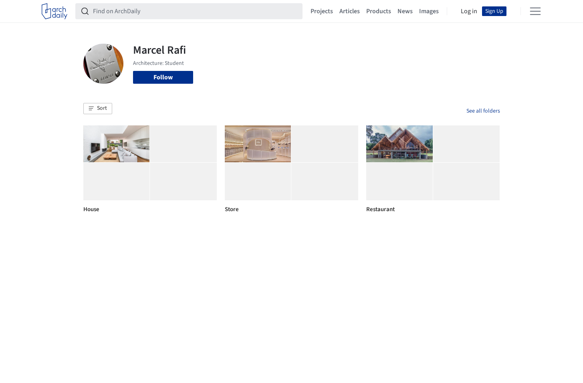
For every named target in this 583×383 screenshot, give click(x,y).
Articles (349, 11)
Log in (469, 11)
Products (378, 11)
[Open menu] (535, 11)
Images (429, 11)
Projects (322, 11)
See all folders (483, 111)
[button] (97, 108)
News (405, 11)
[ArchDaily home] (54, 11)
